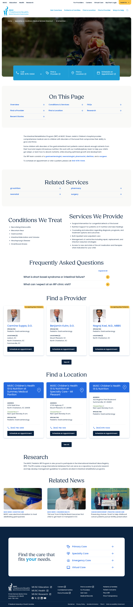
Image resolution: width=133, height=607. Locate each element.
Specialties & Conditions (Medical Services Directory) (34, 21)
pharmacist (81, 156)
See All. (66, 444)
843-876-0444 (78, 161)
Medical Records (86, 596)
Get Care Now (56, 10)
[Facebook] (33, 598)
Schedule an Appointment (21, 349)
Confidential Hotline (65, 590)
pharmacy (96, 188)
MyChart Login (111, 3)
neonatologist (69, 156)
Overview (27, 104)
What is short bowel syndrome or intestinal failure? (66, 277)
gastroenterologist (54, 156)
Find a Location (89, 10)
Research (29, 3)
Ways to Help (118, 10)
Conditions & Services (66, 104)
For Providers (78, 3)
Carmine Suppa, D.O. (19, 325)
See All (66, 362)
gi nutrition (35, 188)
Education (13, 3)
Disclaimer (71, 604)
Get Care (83, 593)
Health (21, 3)
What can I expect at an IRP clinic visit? (66, 284)
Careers (89, 3)
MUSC (5, 3)
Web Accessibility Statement (115, 604)
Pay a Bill (106, 593)
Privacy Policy (80, 604)
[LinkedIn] (42, 598)
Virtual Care (98, 3)
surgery (96, 194)
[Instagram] (38, 598)
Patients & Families (72, 10)
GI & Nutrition (61, 21)
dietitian (90, 156)
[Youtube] (45, 598)
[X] (36, 598)
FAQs (104, 104)
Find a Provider (104, 10)
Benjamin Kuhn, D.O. (62, 325)
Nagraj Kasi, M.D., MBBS (107, 325)
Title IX (102, 604)
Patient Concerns (109, 590)
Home (10, 21)
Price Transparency (110, 596)
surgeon (103, 156)
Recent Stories (27, 116)
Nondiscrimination (92, 604)
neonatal (35, 194)
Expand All (103, 271)
